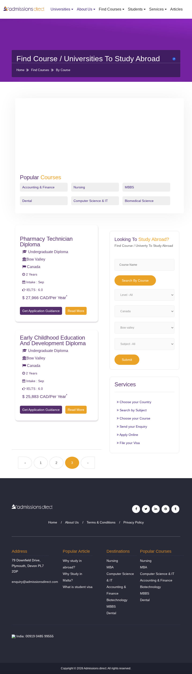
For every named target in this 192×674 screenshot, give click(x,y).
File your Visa (129, 443)
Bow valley (35, 259)
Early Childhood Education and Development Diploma (53, 340)
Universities (60, 9)
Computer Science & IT (91, 201)
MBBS (129, 187)
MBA (110, 567)
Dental (27, 201)
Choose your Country (135, 402)
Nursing (79, 187)
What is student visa (77, 587)
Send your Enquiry (133, 426)
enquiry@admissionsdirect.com (35, 582)
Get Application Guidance (41, 311)
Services (156, 9)
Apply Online (128, 435)
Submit (127, 360)
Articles (176, 9)
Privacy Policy (133, 522)
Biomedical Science (139, 201)
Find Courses (110, 9)
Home (20, 70)
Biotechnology (117, 600)
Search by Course (135, 280)
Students (135, 9)
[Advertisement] (99, 139)
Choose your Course (134, 418)
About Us (84, 9)
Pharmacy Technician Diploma (46, 241)
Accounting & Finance (38, 187)
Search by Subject (133, 410)
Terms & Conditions (101, 522)
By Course (63, 70)
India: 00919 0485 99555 (34, 636)
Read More (76, 311)
